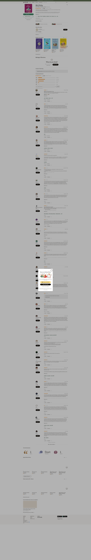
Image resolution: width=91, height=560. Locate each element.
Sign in (48, 286)
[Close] (51, 270)
